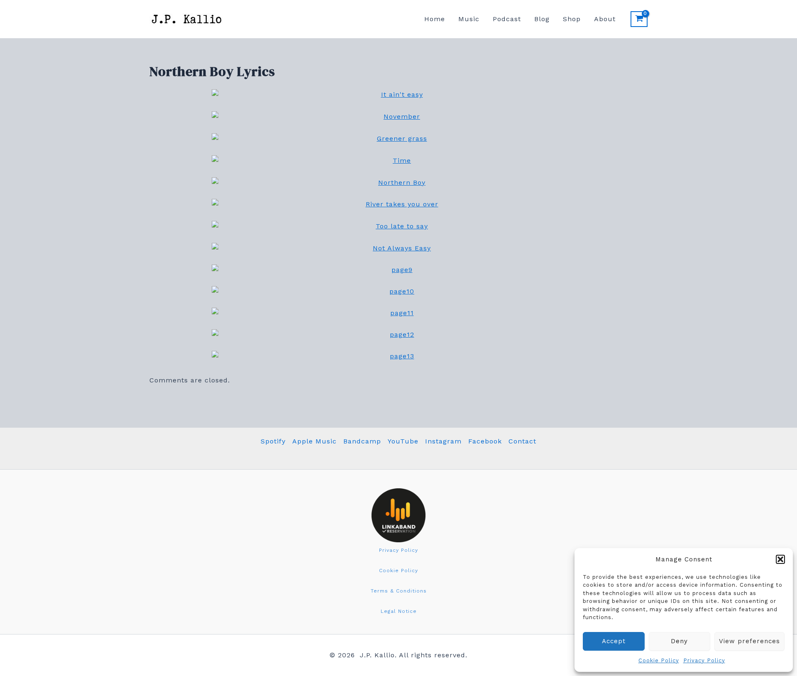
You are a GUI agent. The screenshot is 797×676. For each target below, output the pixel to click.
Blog (542, 19)
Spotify (273, 441)
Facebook (485, 441)
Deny (679, 641)
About (605, 19)
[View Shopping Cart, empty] (639, 19)
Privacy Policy (704, 660)
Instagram (443, 441)
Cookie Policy (658, 660)
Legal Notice (399, 611)
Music (468, 19)
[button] (780, 559)
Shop (572, 19)
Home (434, 19)
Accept (614, 641)
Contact (522, 441)
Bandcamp (362, 441)
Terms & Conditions (399, 591)
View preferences (749, 641)
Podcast (507, 19)
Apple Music (314, 441)
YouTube (403, 441)
